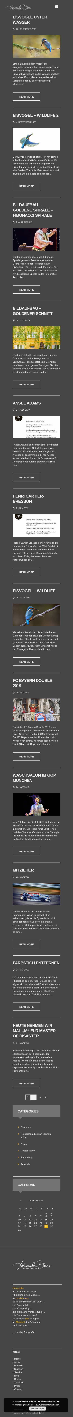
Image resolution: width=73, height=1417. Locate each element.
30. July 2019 (23, 320)
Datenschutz (32, 1413)
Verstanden (37, 1408)
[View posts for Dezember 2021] (20, 1200)
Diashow (18, 1369)
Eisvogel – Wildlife (34, 591)
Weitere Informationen (49, 1404)
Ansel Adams (27, 403)
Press (17, 1385)
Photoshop (26, 1157)
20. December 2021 (26, 29)
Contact (18, 1389)
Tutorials (25, 1164)
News (24, 1144)
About (17, 1362)
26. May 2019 (22, 692)
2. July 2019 (22, 508)
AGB (42, 1413)
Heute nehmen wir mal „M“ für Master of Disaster (34, 1030)
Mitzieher (23, 870)
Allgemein (26, 1127)
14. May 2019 (22, 970)
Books (17, 1379)
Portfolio (18, 1365)
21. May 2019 (22, 877)
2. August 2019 (24, 222)
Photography (28, 1150)
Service (18, 1372)
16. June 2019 (23, 597)
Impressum (18, 1413)
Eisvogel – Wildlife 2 (35, 115)
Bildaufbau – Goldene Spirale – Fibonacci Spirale (33, 210)
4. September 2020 (26, 122)
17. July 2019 (23, 410)
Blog (16, 1375)
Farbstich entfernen (36, 963)
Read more (26, 96)
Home (17, 1358)
